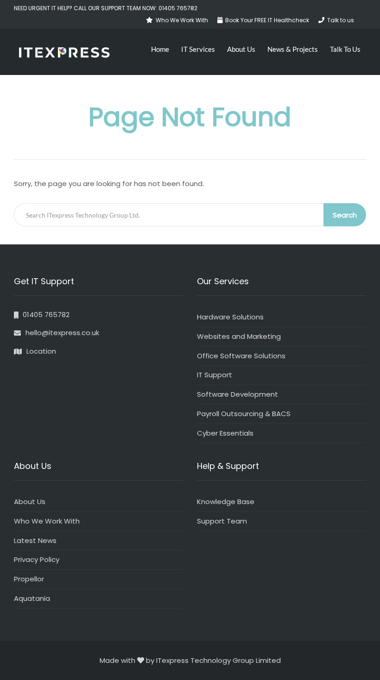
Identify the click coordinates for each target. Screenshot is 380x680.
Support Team (222, 521)
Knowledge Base (225, 501)
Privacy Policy (36, 559)
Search (345, 215)
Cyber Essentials (225, 433)
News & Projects (292, 49)
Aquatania (32, 598)
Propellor (29, 579)
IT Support (214, 375)
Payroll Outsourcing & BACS (244, 413)
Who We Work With (47, 521)
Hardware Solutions (230, 317)
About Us (241, 49)
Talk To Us (345, 49)
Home (160, 49)
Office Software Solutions (241, 356)
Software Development (237, 394)
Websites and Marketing (239, 336)
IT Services (198, 49)
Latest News (35, 540)
